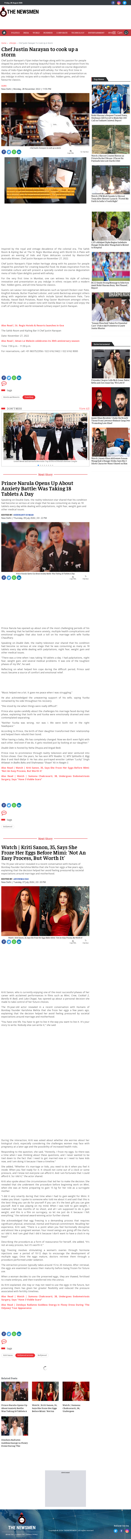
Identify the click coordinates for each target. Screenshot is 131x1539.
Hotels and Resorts (11, 397)
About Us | (10, 1534)
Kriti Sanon (8, 1355)
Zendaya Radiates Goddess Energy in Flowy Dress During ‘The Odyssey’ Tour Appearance (14, 1442)
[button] (118, 32)
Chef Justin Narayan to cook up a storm (45, 147)
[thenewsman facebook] (113, 3)
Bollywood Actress (25, 1355)
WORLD (36, 32)
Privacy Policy (31, 1534)
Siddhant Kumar (24, 514)
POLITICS (15, 32)
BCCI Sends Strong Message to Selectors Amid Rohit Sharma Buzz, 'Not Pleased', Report (110, 285)
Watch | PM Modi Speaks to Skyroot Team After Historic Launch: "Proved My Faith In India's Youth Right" (110, 198)
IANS (4, 85)
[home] (4, 32)
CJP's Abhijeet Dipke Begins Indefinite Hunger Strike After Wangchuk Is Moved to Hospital (110, 245)
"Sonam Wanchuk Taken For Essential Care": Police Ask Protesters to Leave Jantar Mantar (109, 326)
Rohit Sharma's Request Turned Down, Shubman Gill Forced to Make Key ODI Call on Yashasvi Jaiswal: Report (109, 118)
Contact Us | (20, 1534)
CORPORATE (62, 32)
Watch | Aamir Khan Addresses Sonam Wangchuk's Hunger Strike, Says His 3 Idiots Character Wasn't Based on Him (109, 461)
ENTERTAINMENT (96, 32)
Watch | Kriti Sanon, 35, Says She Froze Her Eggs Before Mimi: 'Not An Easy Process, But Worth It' (45, 937)
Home (3, 43)
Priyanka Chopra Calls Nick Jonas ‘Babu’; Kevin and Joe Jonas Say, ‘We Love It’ (110, 381)
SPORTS (111, 32)
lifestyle (12, 43)
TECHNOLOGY (77, 32)
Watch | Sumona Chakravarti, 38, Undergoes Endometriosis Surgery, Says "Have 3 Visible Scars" (75, 1408)
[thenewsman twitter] (125, 3)
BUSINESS (48, 32)
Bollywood (7, 826)
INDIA (26, 32)
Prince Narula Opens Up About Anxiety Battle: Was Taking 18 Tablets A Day (45, 573)
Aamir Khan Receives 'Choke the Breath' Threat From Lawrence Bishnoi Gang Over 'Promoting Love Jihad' (110, 420)
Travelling (29, 397)
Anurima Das (21, 878)
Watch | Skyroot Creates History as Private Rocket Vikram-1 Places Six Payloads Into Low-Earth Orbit (107, 158)
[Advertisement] (46, 23)
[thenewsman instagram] (119, 3)
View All (84, 408)
